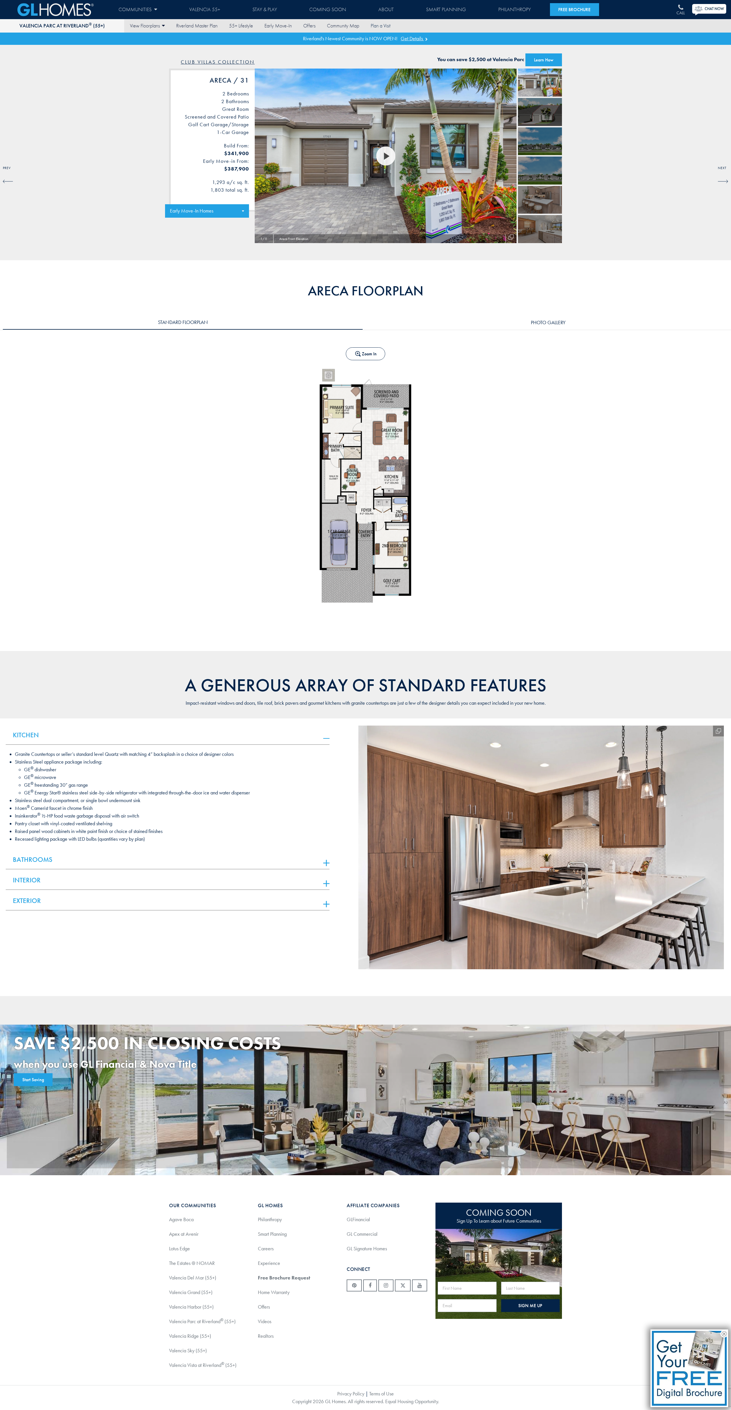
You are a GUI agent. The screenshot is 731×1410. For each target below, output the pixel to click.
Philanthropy (514, 10)
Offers (309, 26)
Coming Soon (327, 10)
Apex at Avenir (183, 1234)
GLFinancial (358, 1219)
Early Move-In (278, 26)
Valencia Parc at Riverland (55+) (62, 26)
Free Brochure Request (284, 1278)
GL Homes (55, 9)
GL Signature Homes (367, 1248)
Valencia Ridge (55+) (190, 1336)
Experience (269, 1263)
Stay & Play (264, 10)
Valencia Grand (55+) (190, 1292)
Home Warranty (274, 1292)
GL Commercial (362, 1234)
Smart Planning (446, 10)
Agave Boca (181, 1219)
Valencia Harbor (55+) (191, 1307)
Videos (264, 1321)
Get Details (412, 38)
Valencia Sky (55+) (188, 1350)
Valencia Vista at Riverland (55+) (202, 1364)
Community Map (343, 26)
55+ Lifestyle (241, 26)
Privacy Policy (350, 1394)
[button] (326, 738)
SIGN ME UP (530, 1305)
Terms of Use (381, 1394)
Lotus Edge (179, 1248)
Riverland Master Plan (197, 26)
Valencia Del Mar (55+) (192, 1278)
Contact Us (380, 26)
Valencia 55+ (204, 10)
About (386, 10)
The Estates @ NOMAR (192, 1263)
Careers (266, 1248)
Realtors (266, 1336)
